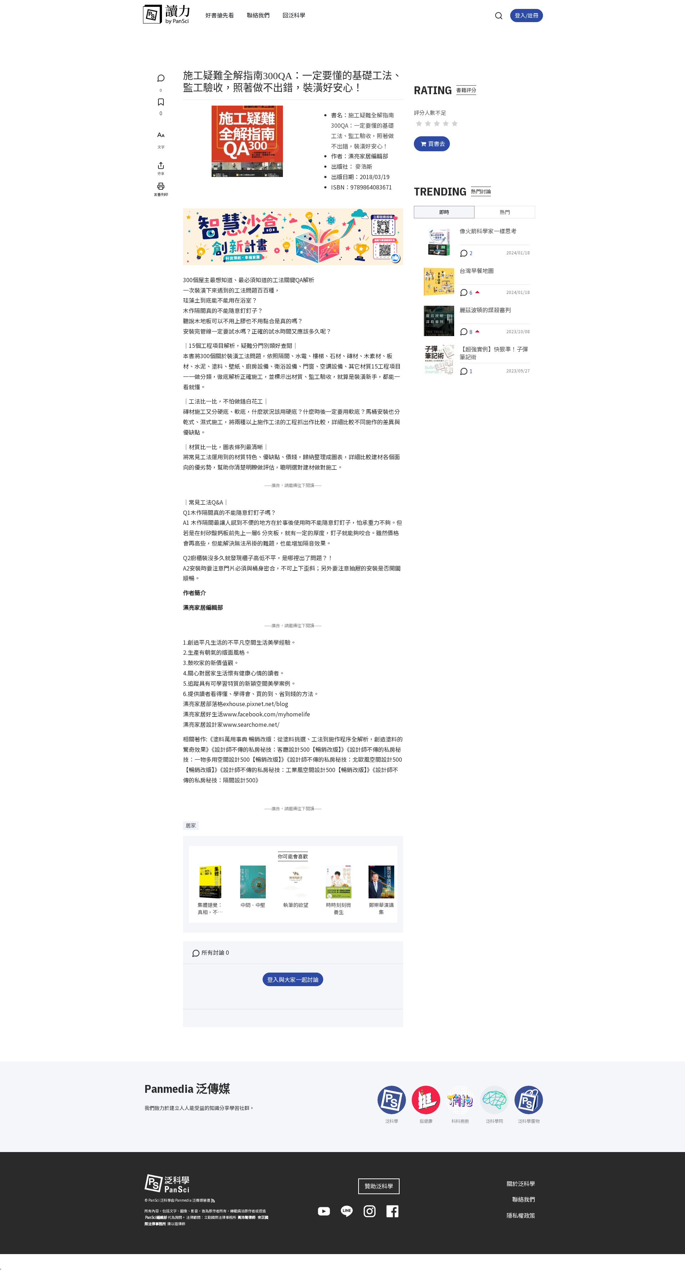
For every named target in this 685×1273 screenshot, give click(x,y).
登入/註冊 (526, 15)
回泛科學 (294, 15)
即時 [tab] (444, 211)
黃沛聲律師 (246, 1217)
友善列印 (161, 194)
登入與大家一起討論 (293, 979)
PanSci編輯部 (156, 1217)
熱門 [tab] (505, 211)
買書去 (436, 143)
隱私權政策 (521, 1215)
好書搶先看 (220, 15)
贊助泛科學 (379, 1186)
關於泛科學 (521, 1183)
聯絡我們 (258, 15)
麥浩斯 (363, 166)
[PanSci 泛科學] (166, 14)
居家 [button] (191, 825)
